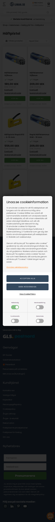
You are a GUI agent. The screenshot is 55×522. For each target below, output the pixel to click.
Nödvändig (15, 303)
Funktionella (15, 316)
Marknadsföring (39, 303)
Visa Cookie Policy (28, 294)
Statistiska (40, 316)
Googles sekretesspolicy (17, 267)
